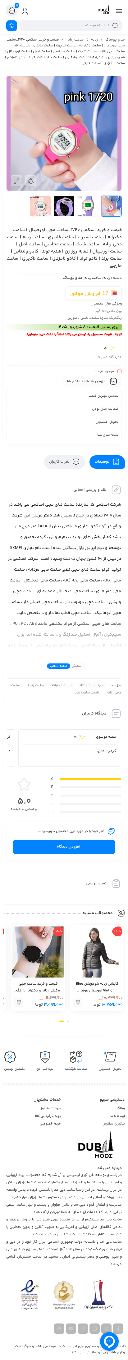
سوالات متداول (50, 1108)
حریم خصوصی (50, 1123)
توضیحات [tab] (102, 462)
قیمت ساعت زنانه (86, 692)
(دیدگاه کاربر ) (108, 357)
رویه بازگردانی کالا (48, 1116)
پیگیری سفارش (114, 1123)
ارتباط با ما (117, 1116)
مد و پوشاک (115, 40)
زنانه (94, 40)
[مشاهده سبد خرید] (12, 10)
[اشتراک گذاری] (30, 180)
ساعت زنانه (75, 40)
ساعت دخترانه (62, 685)
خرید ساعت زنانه (92, 685)
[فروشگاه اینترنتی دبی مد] (103, 10)
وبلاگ (121, 1108)
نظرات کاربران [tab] (59, 462)
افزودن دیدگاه (68, 847)
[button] (77, 1002)
